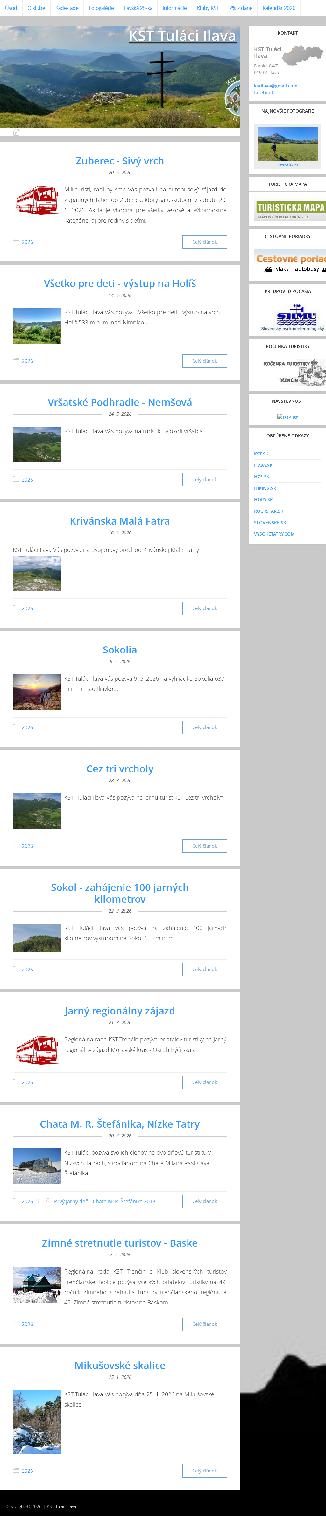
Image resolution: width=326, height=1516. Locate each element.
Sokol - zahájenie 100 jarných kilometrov (120, 893)
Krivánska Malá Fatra (120, 520)
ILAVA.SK (263, 465)
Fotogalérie (101, 7)
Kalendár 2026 (279, 7)
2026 (27, 242)
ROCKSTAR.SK (268, 511)
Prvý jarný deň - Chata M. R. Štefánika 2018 (104, 1201)
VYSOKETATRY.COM (274, 534)
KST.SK (261, 454)
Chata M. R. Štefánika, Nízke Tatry (120, 1123)
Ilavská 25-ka (138, 7)
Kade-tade (67, 7)
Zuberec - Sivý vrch (120, 160)
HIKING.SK (265, 488)
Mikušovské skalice (120, 1365)
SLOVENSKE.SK (270, 522)
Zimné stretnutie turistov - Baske (120, 1242)
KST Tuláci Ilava (183, 35)
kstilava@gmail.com (275, 86)
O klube (36, 7)
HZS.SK (261, 477)
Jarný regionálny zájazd (120, 1010)
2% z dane (240, 7)
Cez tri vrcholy (120, 768)
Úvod (11, 7)
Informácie (175, 7)
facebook (264, 92)
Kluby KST (208, 7)
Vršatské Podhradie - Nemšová (120, 402)
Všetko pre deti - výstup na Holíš (120, 283)
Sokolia (120, 649)
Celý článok (204, 242)
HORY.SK (263, 500)
